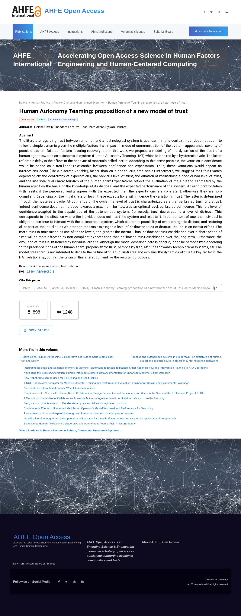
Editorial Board (163, 31)
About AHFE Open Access (160, 542)
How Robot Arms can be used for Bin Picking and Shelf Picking (61, 377)
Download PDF (38, 330)
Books (23, 102)
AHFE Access (49, 31)
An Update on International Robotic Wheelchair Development (60, 387)
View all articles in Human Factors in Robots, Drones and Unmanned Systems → (70, 430)
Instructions (75, 31)
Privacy (224, 579)
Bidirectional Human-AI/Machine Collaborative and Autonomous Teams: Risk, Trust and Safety (80, 423)
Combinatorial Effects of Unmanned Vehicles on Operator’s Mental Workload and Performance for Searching (88, 408)
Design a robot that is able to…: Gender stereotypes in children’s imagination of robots (75, 403)
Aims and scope (102, 31)
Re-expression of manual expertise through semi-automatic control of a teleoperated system (78, 413)
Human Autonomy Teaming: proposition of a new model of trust (147, 102)
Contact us (211, 579)
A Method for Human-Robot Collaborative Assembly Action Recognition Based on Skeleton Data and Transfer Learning (94, 398)
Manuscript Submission (208, 31)
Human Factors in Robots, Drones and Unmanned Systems (67, 102)
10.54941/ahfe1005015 (39, 271)
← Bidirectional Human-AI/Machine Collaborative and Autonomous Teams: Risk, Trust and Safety (66, 358)
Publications (23, 31)
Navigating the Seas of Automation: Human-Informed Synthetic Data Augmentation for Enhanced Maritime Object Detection (97, 372)
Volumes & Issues (133, 31)
